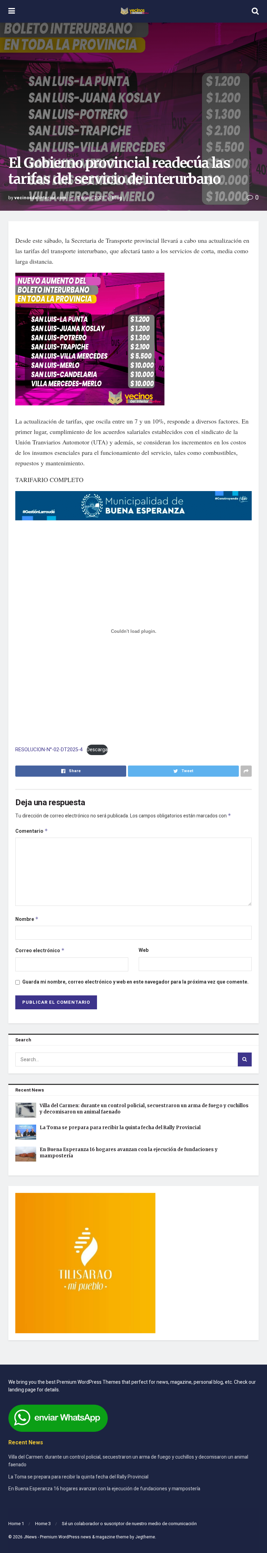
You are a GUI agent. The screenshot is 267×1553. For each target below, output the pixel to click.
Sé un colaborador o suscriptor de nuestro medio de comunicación (129, 1523)
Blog (117, 197)
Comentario (31, 831)
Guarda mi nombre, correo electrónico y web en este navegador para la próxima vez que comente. (135, 982)
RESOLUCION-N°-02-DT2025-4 (49, 749)
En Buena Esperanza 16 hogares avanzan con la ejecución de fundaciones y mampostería (104, 1488)
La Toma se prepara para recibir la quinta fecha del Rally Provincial (120, 1128)
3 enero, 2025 (91, 197)
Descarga (97, 749)
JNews (30, 1537)
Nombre (27, 919)
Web (143, 950)
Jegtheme (145, 1537)
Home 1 (16, 1523)
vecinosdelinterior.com (40, 197)
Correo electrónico (40, 950)
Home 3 (43, 1523)
